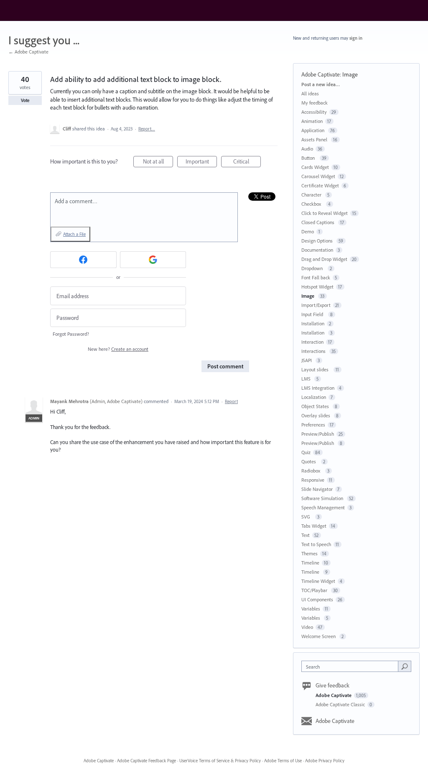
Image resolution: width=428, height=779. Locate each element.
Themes (309, 553)
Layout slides (316, 369)
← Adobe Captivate (28, 52)
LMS (306, 378)
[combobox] (352, 666)
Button (309, 158)
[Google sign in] (153, 259)
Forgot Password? (71, 334)
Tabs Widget (313, 526)
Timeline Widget (318, 581)
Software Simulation (322, 498)
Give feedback (332, 685)
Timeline (310, 562)
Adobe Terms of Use (283, 761)
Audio (307, 149)
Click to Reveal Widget (324, 213)
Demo (307, 231)
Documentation (317, 250)
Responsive (312, 480)
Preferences (313, 424)
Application (313, 130)
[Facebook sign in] (83, 259)
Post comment (225, 366)
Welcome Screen (319, 636)
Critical (247, 162)
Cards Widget (315, 167)
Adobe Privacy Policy (324, 761)
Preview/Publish (317, 434)
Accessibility (314, 112)
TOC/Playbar (315, 590)
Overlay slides (316, 415)
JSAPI (307, 360)
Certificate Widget (320, 185)
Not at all (158, 162)
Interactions (314, 351)
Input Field (313, 314)
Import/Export (316, 305)
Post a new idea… (320, 84)
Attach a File (74, 234)
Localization (313, 397)
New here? (118, 349)
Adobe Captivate (320, 74)
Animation (312, 121)
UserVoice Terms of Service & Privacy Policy (220, 761)
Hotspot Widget (317, 287)
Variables (310, 608)
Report (231, 401)
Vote (25, 100)
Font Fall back (315, 277)
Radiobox (312, 470)
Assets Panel (315, 139)
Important (201, 162)
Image (350, 74)
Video (307, 627)
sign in (355, 38)
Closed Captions (318, 222)
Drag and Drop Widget (324, 259)
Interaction (312, 342)
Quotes (309, 461)
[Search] (404, 666)
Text (305, 535)
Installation (312, 323)
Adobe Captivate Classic (341, 704)
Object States (315, 406)
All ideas (310, 93)
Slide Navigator (317, 489)
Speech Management (323, 507)
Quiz (306, 452)
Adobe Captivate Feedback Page (146, 761)
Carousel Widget (318, 176)
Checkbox (312, 204)
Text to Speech (316, 544)
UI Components (317, 599)
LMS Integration (317, 388)
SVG (307, 516)
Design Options (317, 241)
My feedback (314, 103)
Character (312, 195)
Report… (146, 129)
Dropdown (313, 268)
